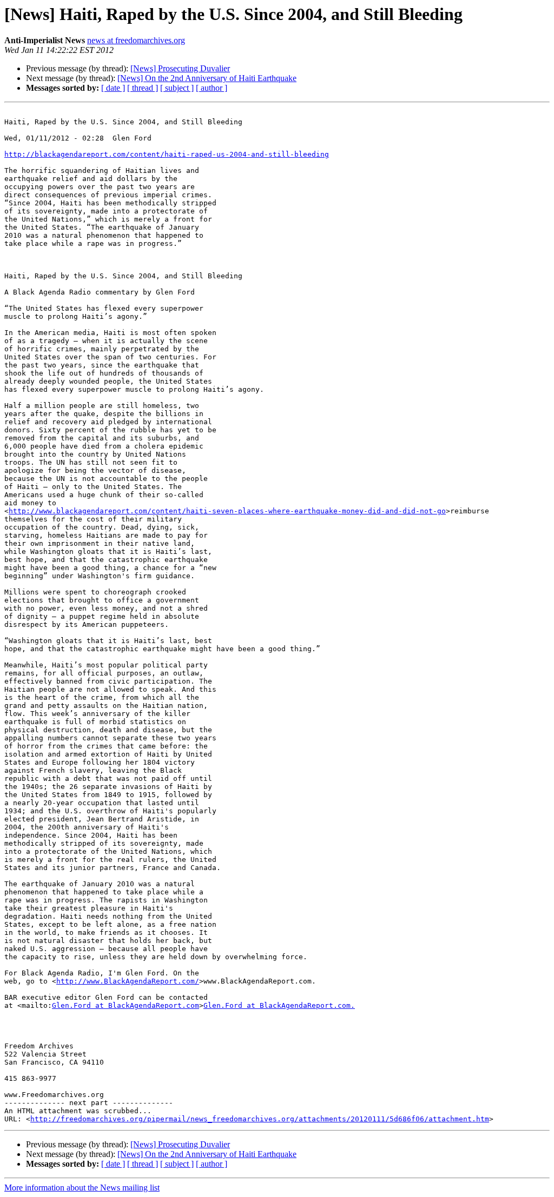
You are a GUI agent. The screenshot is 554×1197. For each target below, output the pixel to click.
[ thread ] (142, 87)
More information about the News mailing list (82, 1187)
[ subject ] (177, 87)
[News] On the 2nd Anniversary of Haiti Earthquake (206, 78)
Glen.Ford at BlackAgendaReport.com (125, 1005)
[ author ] (211, 87)
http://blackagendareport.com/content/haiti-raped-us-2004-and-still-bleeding (166, 154)
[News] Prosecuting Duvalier (180, 68)
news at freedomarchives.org (136, 40)
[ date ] (113, 87)
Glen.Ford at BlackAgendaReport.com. (279, 1005)
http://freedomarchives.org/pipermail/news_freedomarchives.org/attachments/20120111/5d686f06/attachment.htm (259, 1119)
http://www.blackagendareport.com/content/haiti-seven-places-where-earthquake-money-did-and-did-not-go (227, 511)
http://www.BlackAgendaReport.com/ (127, 981)
